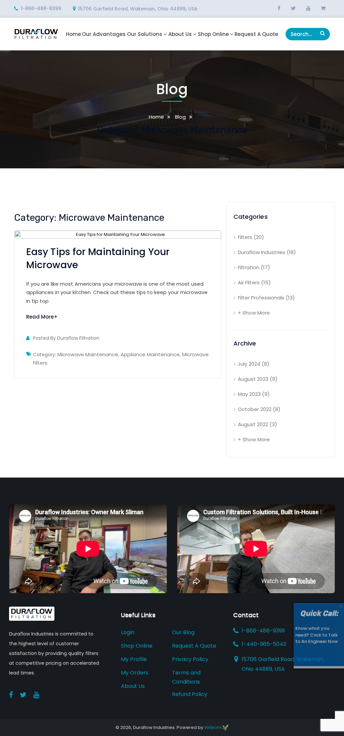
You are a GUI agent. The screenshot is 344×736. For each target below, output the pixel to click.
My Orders (134, 673)
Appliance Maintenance (150, 354)
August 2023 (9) (257, 378)
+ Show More (254, 312)
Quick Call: (319, 613)
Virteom (213, 727)
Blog (180, 116)
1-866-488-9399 (41, 8)
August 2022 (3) (257, 424)
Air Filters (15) (254, 282)
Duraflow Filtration (78, 338)
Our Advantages (104, 34)
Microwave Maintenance (87, 354)
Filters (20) (251, 237)
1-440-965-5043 (264, 644)
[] (322, 33)
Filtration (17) (254, 267)
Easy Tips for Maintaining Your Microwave (98, 258)
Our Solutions (144, 34)
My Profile (134, 659)
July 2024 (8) (253, 363)
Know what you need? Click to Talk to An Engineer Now (316, 635)
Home (73, 34)
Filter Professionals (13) (266, 297)
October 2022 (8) (259, 409)
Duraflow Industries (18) (267, 252)
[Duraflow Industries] (36, 34)
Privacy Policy (190, 659)
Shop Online (213, 34)
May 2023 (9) (254, 394)
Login (127, 632)
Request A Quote (256, 34)
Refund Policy (189, 694)
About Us (180, 34)
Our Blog (183, 632)
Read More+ (42, 316)
